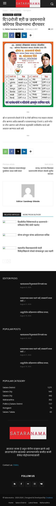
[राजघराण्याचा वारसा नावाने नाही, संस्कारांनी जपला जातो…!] (10, 302)
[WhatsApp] (5, 35)
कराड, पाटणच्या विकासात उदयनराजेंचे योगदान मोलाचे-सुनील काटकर (41, 171)
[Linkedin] (24, 35)
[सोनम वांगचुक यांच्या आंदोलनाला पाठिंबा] (9, 238)
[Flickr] (28, 484)
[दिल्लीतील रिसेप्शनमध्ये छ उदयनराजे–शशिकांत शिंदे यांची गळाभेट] (9, 225)
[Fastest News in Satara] (28, 433)
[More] (30, 35)
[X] (18, 35)
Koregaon (27, 10)
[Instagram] (34, 484)
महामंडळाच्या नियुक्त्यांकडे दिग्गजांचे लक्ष (33, 284)
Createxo (49, 497)
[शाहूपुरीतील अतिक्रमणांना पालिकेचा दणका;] (10, 316)
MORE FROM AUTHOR (32, 214)
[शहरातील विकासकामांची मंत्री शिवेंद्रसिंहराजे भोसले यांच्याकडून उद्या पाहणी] (9, 251)
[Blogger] (14, 484)
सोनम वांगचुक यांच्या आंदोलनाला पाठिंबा (33, 235)
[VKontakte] (41, 484)
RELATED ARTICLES (11, 214)
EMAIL (16, 465)
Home (5, 10)
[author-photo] (28, 197)
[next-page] (8, 261)
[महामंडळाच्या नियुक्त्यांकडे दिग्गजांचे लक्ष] (10, 288)
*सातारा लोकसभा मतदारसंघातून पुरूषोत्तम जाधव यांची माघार (14, 169)
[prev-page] (4, 261)
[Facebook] (11, 35)
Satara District (15, 10)
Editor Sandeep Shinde (14, 29)
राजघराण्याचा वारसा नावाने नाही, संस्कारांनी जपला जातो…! (36, 300)
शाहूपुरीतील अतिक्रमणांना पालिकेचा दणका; (34, 312)
